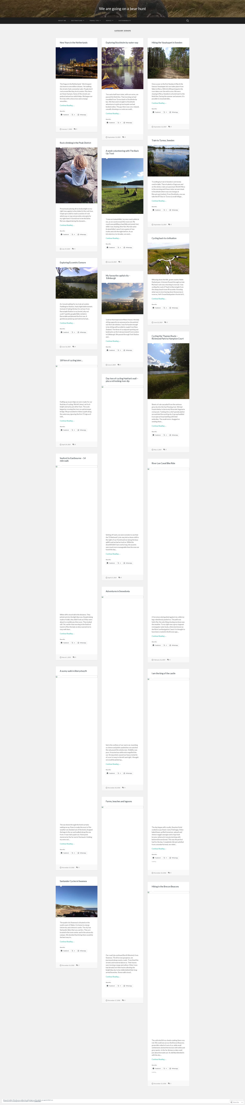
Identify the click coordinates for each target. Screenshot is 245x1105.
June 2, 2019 (112, 365)
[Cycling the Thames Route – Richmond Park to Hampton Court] (168, 371)
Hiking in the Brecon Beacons (165, 886)
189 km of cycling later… (71, 360)
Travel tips (94, 20)
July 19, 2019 (66, 249)
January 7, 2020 (67, 129)
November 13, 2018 (160, 1083)
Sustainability (125, 20)
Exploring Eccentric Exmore (73, 262)
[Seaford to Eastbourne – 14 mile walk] (76, 537)
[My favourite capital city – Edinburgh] (122, 298)
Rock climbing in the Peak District (75, 143)
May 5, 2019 (157, 449)
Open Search (187, 20)
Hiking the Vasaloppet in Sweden (167, 42)
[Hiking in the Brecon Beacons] (168, 963)
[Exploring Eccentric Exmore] (76, 283)
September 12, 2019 (114, 137)
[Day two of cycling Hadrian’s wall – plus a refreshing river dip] (122, 458)
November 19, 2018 (68, 867)
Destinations (76, 20)
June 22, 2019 (158, 322)
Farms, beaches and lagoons (119, 801)
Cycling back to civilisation (164, 238)
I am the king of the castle (163, 673)
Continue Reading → (67, 105)
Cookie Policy (37, 1101)
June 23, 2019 (112, 262)
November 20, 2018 (114, 788)
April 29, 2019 (66, 444)
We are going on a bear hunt (122, 8)
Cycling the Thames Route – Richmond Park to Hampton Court (168, 337)
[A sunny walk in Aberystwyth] (76, 747)
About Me (62, 20)
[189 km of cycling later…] (76, 380)
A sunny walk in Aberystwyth (73, 671)
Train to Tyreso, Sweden (163, 140)
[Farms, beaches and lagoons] (122, 878)
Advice (108, 20)
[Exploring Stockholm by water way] (122, 68)
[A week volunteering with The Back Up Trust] (122, 186)
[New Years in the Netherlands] (76, 63)
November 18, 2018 (160, 873)
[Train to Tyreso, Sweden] (168, 160)
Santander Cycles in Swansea (73, 881)
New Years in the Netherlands (73, 42)
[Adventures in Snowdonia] (122, 668)
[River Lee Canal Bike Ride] (168, 540)
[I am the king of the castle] (168, 750)
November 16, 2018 (68, 965)
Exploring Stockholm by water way (122, 42)
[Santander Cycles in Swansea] (76, 901)
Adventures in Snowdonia (118, 591)
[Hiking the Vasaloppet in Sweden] (168, 63)
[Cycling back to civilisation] (168, 258)
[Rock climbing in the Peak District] (76, 175)
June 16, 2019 (66, 347)
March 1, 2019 (66, 657)
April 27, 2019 (112, 577)
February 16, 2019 (159, 660)
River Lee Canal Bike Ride (163, 463)
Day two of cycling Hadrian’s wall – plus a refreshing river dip (122, 379)
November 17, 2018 (114, 1000)
